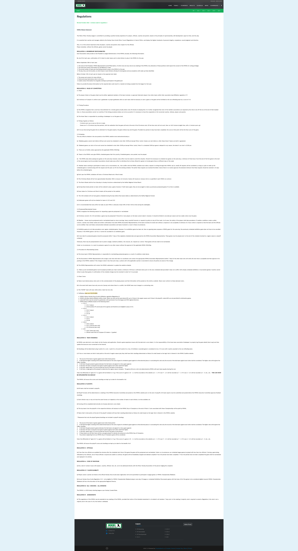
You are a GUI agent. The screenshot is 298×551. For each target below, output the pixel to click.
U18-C (78, 11)
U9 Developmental (141, 534)
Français (213, 1)
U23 (219, 10)
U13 (203, 10)
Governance (214, 5)
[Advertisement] (149, 512)
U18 (214, 10)
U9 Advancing (140, 529)
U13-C (168, 529)
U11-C (138, 537)
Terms (185, 548)
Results (192, 5)
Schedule (200, 5)
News (206, 5)
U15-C (168, 531)
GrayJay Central (170, 548)
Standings (184, 5)
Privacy (190, 548)
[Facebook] (221, 5)
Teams (176, 5)
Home (170, 5)
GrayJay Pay (179, 548)
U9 (194, 10)
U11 (198, 10)
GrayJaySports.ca (160, 548)
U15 (209, 10)
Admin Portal (187, 524)
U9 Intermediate (141, 531)
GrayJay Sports (81, 1)
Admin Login (219, 1)
